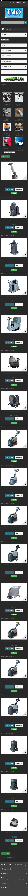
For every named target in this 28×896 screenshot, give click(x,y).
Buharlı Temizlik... (19, 105)
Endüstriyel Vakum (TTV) (14, 258)
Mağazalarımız (7, 66)
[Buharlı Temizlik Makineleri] (19, 97)
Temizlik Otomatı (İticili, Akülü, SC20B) (14, 488)
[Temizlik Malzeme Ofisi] (14, 13)
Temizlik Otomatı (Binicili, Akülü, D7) (14, 296)
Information (6, 50)
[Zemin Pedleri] (7, 142)
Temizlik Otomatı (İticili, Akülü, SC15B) (14, 449)
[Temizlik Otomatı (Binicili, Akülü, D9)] (14, 362)
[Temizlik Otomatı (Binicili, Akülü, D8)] (14, 324)
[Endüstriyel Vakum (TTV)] (14, 247)
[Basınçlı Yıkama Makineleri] (7, 97)
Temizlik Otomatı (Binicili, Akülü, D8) (14, 335)
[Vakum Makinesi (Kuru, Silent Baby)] (14, 821)
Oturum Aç (18, 2)
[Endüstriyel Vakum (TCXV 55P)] (14, 209)
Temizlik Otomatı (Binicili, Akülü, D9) (14, 373)
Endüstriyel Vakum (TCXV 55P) (14, 220)
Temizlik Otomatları (7, 134)
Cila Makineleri (7, 119)
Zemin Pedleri (7, 148)
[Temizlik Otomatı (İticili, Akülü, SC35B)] (14, 515)
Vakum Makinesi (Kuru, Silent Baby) (14, 832)
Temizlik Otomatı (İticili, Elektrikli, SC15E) (14, 641)
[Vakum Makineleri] (19, 127)
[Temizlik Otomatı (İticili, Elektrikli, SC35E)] (14, 668)
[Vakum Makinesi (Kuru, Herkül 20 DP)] (14, 783)
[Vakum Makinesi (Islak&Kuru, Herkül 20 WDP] (14, 745)
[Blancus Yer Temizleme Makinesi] (14, 170)
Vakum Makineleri (19, 134)
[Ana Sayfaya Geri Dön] (2, 39)
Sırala (2, 152)
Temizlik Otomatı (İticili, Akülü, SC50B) (14, 603)
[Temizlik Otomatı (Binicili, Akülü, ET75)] (14, 400)
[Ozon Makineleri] (19, 142)
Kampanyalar (6, 61)
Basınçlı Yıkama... (7, 105)
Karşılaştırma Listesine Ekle (8, 197)
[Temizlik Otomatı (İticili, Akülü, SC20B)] (14, 477)
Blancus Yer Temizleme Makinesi (14, 181)
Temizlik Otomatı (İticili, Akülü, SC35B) (14, 526)
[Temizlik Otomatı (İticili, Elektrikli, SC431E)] (14, 706)
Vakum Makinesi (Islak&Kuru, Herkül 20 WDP (14, 756)
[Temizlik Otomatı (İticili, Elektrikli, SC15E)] (14, 630)
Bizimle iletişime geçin (23, 5)
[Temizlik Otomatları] (7, 127)
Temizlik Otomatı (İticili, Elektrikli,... (14, 717)
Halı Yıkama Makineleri (19, 119)
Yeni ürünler (6, 56)
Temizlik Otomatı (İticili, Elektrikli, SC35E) (14, 679)
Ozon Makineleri (19, 149)
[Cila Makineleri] (7, 112)
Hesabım (3, 884)
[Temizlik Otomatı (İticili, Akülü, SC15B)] (14, 438)
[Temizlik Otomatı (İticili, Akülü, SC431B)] (14, 553)
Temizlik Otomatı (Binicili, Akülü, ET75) (14, 411)
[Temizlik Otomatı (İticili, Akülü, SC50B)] (14, 592)
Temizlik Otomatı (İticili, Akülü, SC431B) (14, 564)
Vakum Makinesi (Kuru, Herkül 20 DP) (14, 794)
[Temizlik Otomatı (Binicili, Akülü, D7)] (14, 285)
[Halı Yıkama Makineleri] (19, 112)
